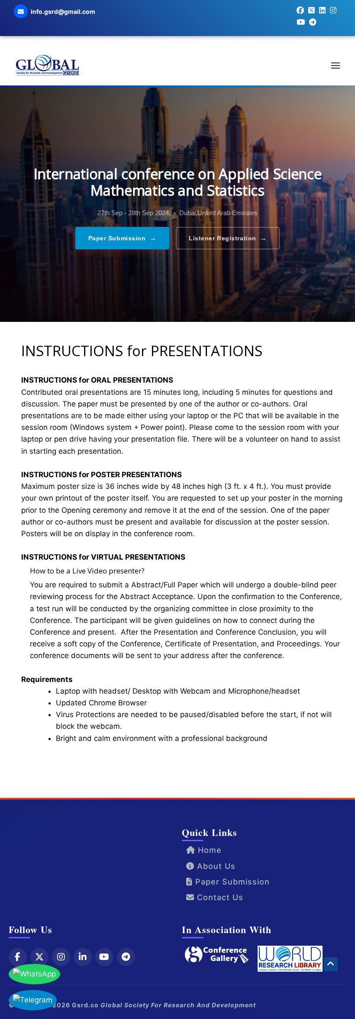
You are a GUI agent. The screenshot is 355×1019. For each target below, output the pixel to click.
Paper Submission (122, 238)
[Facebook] (18, 957)
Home (208, 850)
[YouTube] (104, 957)
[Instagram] (61, 957)
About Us (215, 866)
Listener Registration (228, 238)
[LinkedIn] (83, 957)
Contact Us (218, 897)
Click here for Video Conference (79, 765)
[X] (39, 957)
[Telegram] (126, 957)
